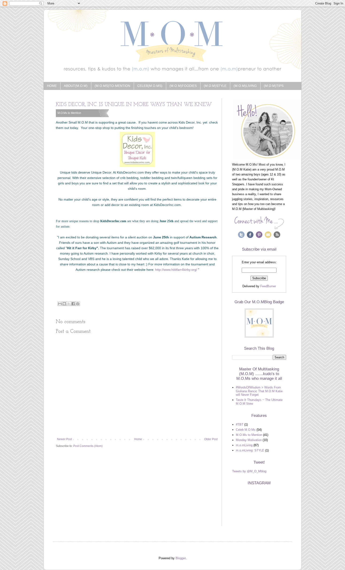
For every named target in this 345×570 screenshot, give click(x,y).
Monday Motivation (249, 440)
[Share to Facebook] (73, 303)
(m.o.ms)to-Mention (112, 86)
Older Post (211, 439)
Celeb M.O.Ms (246, 429)
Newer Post (64, 439)
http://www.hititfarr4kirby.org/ (176, 269)
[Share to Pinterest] (77, 303)
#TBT (239, 424)
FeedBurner (268, 286)
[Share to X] (68, 303)
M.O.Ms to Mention (69, 113)
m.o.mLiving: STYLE (250, 450)
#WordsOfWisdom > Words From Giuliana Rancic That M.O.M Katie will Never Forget (259, 391)
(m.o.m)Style (215, 86)
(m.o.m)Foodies (183, 86)
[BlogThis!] (64, 303)
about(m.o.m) (76, 86)
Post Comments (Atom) (88, 446)
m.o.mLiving (244, 445)
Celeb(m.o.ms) (149, 86)
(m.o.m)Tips (274, 86)
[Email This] (60, 303)
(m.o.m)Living (245, 86)
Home (52, 86)
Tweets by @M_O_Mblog (249, 471)
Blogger (181, 558)
